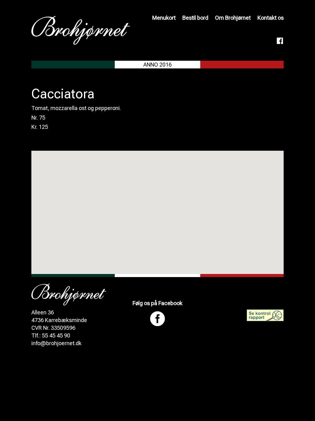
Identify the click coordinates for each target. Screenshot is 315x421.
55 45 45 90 (56, 335)
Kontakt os (270, 17)
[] (157, 329)
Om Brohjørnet (233, 17)
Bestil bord (195, 17)
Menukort (164, 17)
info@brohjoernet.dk (56, 343)
